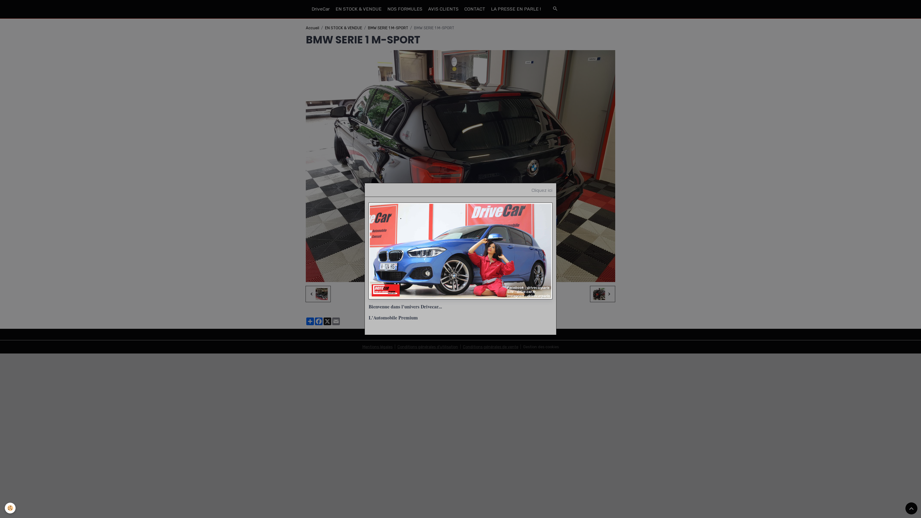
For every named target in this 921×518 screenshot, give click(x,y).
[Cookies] (10, 508)
